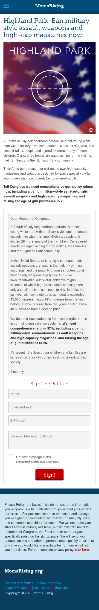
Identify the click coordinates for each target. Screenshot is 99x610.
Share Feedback (50, 583)
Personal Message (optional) (31, 436)
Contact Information (19, 583)
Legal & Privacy (16, 587)
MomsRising (49, 6)
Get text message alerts (37, 458)
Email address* (21, 407)
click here (82, 549)
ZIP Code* (17, 420)
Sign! (49, 474)
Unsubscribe (41, 587)
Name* (15, 393)
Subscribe (62, 587)
